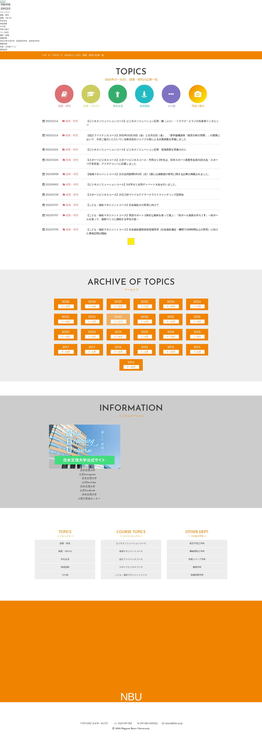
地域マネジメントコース (131, 551)
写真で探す (4, 29)
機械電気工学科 (197, 551)
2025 (118, 304)
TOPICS (55, 55)
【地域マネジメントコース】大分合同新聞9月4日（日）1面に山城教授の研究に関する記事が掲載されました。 (148, 174)
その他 (2, 27)
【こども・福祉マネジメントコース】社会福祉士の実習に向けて (122, 204)
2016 (118, 349)
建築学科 (197, 567)
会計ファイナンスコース (131, 559)
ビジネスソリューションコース (131, 543)
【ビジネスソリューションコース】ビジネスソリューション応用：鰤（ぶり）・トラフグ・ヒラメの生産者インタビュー (152, 123)
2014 (131, 365)
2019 (118, 334)
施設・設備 (4, 35)
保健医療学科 (197, 575)
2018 (171, 334)
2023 (66, 319)
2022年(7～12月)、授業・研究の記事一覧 (84, 55)
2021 (171, 319)
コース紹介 (4, 32)
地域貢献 (3, 24)
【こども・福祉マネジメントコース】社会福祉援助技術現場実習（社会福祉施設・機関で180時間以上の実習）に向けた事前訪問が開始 (152, 231)
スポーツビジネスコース (131, 567)
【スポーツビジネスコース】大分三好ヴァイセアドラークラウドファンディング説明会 (135, 194)
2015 (171, 349)
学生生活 (3, 21)
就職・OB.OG (6, 18)
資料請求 (3, 50)
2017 (66, 349)
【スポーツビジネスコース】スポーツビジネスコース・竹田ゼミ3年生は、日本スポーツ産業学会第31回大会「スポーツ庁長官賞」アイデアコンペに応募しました (152, 161)
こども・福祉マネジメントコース (131, 575)
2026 (66, 304)
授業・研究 (4, 15)
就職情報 (3, 38)
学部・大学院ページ (8, 47)
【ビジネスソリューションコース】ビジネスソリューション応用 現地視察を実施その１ (136, 149)
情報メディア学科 (197, 559)
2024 (171, 304)
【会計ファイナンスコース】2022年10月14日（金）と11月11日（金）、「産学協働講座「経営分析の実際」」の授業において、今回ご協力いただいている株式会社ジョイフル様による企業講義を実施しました (153, 137)
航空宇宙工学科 (197, 543)
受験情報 (3, 44)
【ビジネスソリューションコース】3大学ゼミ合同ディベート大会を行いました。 (132, 184)
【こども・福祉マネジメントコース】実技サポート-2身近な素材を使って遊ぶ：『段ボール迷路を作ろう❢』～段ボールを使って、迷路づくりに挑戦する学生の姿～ (152, 217)
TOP (44, 55)
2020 (66, 334)
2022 (118, 319)
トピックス (4, 12)
